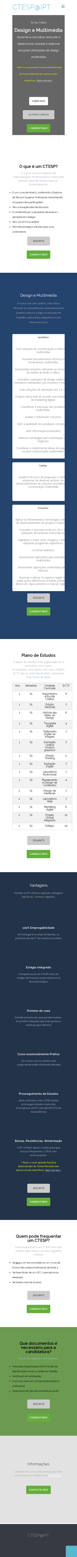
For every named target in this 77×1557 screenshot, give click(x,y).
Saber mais (38, 101)
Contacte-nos (38, 1490)
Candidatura (55, 1475)
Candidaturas (38, 128)
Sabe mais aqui (44, 80)
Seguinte (38, 241)
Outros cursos (38, 114)
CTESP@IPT (31, 7)
